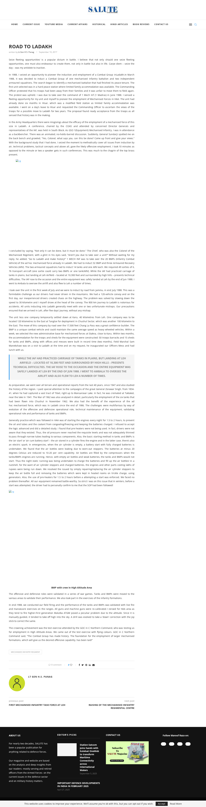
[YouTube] (163, 744)
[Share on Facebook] (79, 664)
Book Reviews (141, 24)
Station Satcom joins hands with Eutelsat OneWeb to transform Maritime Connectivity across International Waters (89, 757)
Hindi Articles (119, 24)
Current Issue (31, 24)
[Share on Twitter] (83, 664)
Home (14, 24)
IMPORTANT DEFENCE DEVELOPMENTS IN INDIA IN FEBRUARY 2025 (78, 784)
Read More (176, 804)
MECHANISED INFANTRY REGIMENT (25, 652)
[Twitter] (188, 744)
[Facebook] (180, 744)
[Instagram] (171, 744)
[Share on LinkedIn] (90, 664)
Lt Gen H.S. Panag (26, 52)
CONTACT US (113, 734)
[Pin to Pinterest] (86, 664)
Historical (99, 24)
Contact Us (161, 24)
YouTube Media (54, 24)
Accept (161, 803)
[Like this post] (73, 664)
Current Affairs (78, 24)
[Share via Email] (93, 664)
